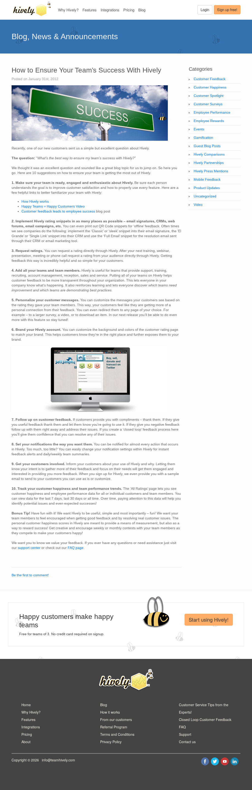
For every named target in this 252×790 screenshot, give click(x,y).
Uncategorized (205, 196)
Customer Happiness (210, 87)
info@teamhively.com (58, 759)
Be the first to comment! (30, 575)
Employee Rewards (209, 121)
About (26, 741)
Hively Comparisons (209, 154)
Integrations (110, 9)
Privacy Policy (111, 741)
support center (29, 548)
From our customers (116, 719)
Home (26, 704)
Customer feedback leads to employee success (58, 211)
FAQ (182, 726)
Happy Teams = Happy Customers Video (53, 206)
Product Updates (207, 188)
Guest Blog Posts (207, 146)
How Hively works (35, 201)
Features (89, 9)
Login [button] (205, 9)
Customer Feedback (209, 79)
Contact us (187, 741)
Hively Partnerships (209, 163)
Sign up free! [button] (227, 9)
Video (198, 205)
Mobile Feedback (207, 179)
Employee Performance (212, 112)
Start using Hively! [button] (209, 619)
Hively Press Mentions (211, 171)
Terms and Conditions (117, 734)
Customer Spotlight (208, 96)
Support (185, 734)
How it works (110, 712)
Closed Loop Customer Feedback (205, 719)
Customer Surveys (208, 104)
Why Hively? (68, 9)
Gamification (203, 138)
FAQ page (75, 548)
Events (199, 129)
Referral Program (113, 726)
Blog (141, 9)
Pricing (128, 9)
